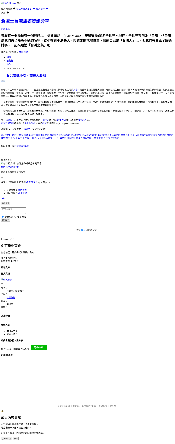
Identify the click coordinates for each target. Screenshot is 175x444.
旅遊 (44, 123)
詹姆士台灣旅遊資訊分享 (25, 21)
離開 (16, 439)
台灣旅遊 (18, 146)
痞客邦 (29, 182)
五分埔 (34, 135)
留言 (35, 182)
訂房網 (26, 146)
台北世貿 (54, 135)
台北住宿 (61, 120)
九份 (22, 138)
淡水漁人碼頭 (45, 138)
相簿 (9, 57)
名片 (9, 64)
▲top (3, 198)
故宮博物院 (103, 135)
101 (2, 135)
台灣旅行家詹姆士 (10, 167)
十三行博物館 (59, 138)
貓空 (21, 135)
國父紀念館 (64, 135)
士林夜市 (96, 138)
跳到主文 (5, 29)
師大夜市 (105, 138)
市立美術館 (114, 135)
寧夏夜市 (114, 138)
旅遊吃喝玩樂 (7, 123)
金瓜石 (11, 138)
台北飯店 (82, 120)
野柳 (27, 138)
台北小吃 (44, 120)
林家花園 (134, 135)
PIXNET (67, 406)
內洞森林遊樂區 (83, 138)
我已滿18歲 (6, 439)
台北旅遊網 (30, 123)
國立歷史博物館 (89, 135)
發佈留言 (5, 220)
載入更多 (5, 203)
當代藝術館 (160, 135)
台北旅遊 (7, 120)
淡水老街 (71, 138)
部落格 (10, 60)
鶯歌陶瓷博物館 (147, 135)
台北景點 (25, 129)
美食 (75, 90)
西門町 (8, 135)
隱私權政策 (102, 406)
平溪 (17, 138)
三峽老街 (34, 138)
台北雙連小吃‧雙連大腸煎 (26, 75)
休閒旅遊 (23, 52)
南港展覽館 (43, 135)
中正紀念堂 (76, 135)
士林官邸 (125, 135)
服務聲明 (113, 406)
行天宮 (15, 135)
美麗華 (27, 135)
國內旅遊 (22, 190)
